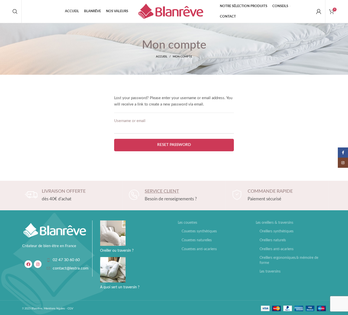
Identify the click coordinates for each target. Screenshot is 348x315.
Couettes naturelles (197, 240)
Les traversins (270, 271)
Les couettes (187, 222)
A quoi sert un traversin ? (119, 287)
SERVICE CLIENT (162, 191)
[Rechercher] (15, 11)
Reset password (174, 145)
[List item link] (67, 260)
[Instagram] (38, 264)
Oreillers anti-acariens (276, 249)
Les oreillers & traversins (274, 222)
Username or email (129, 121)
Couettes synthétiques (199, 231)
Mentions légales (54, 308)
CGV (70, 308)
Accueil (161, 56)
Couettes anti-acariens (199, 249)
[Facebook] (28, 264)
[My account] (319, 11)
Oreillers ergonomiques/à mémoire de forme (289, 260)
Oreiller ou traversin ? (116, 250)
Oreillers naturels (273, 240)
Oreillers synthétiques (276, 231)
